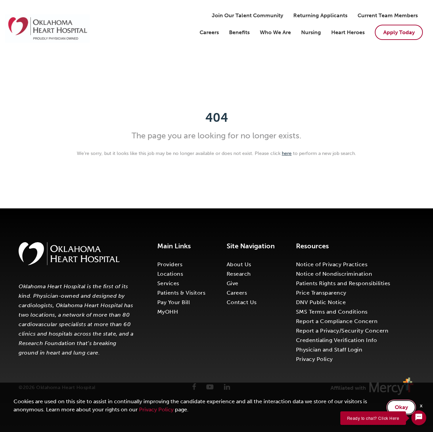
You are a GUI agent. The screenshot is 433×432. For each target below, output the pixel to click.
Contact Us (242, 302)
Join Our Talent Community (247, 15)
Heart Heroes (348, 32)
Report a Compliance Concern (337, 321)
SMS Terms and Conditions (332, 312)
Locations (170, 274)
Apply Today (399, 32)
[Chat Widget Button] (418, 417)
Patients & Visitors (181, 293)
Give (232, 283)
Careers (209, 32)
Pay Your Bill (173, 302)
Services (168, 283)
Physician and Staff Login (329, 349)
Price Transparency (321, 293)
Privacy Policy (314, 359)
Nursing (311, 32)
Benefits (239, 32)
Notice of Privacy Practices (332, 264)
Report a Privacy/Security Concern (342, 330)
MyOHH (167, 312)
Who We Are (275, 32)
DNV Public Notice (321, 302)
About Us (239, 264)
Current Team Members (388, 15)
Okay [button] (401, 407)
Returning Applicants (320, 15)
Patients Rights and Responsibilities (343, 283)
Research (239, 274)
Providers (170, 264)
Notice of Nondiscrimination (334, 274)
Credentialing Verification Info (336, 340)
